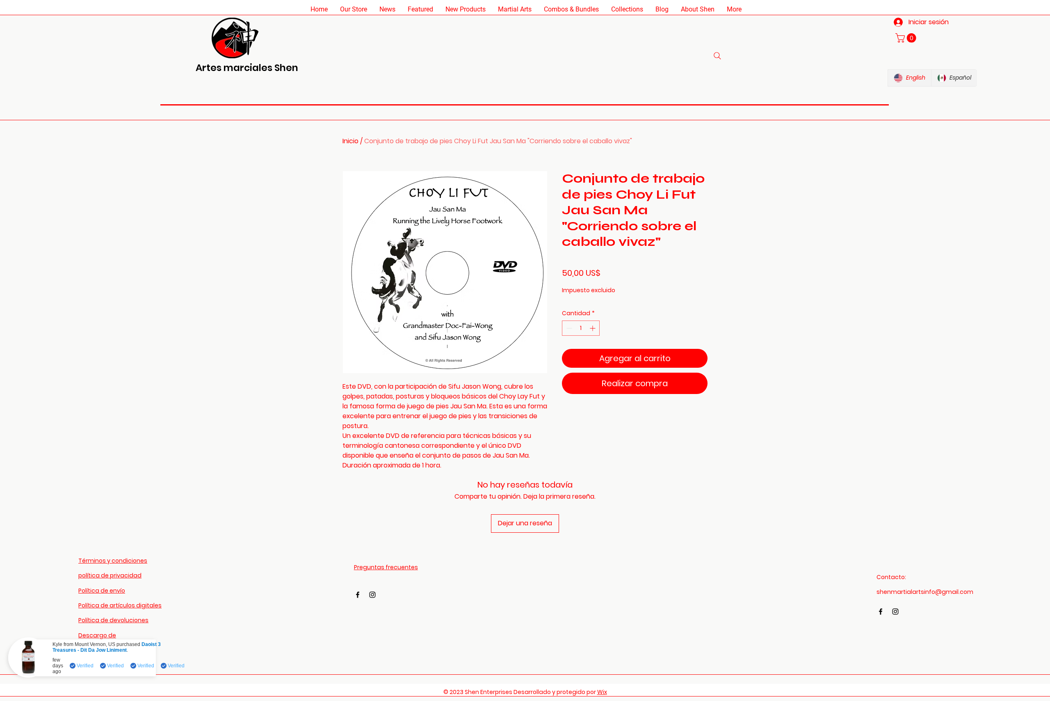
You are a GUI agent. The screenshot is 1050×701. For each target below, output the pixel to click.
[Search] (717, 55)
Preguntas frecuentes (386, 567)
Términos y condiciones (112, 561)
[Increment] (593, 328)
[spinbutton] (580, 328)
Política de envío (101, 590)
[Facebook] (358, 595)
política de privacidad (110, 575)
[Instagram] (372, 595)
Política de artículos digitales (120, 605)
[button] (353, 9)
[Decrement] (568, 328)
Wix (602, 692)
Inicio (350, 141)
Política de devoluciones (113, 620)
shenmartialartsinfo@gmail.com (925, 592)
